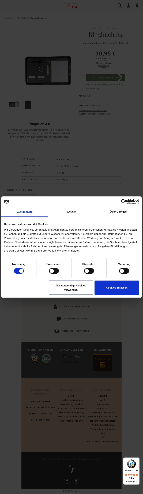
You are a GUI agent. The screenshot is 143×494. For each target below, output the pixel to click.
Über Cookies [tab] (118, 211)
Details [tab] (71, 211)
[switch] (54, 271)
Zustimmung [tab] (25, 211)
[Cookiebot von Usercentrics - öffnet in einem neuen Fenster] (123, 201)
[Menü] (137, 460)
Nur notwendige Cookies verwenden (71, 287)
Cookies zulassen (116, 287)
